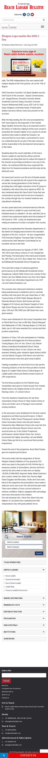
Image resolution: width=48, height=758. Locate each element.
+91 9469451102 (10, 742)
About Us (5, 685)
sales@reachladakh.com (13, 745)
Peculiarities (10, 618)
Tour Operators (12, 562)
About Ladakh (11, 576)
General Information (13, 579)
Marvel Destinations (13, 598)
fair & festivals (10, 625)
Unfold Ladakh (11, 570)
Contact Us (28, 755)
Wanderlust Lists (12, 605)
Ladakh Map (10, 587)
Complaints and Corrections (11, 688)
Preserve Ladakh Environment (16, 590)
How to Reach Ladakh (13, 583)
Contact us (5, 698)
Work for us (6, 695)
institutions (9, 632)
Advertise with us (7, 692)
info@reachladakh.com (13, 733)
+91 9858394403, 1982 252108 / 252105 (18, 718)
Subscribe (18, 14)
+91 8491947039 (10, 730)
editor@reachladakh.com (13, 721)
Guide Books (9, 639)
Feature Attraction (13, 612)
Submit (6, 681)
